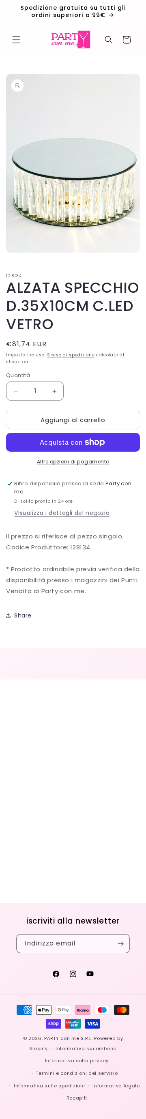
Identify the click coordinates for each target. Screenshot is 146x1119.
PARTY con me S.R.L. (68, 1038)
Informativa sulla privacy (77, 1060)
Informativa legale (116, 1086)
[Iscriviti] (120, 943)
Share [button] (23, 615)
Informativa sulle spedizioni (49, 1086)
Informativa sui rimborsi (86, 1048)
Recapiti (77, 1098)
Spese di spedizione (70, 355)
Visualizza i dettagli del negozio (62, 513)
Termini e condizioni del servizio (77, 1073)
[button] (16, 40)
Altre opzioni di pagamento (73, 461)
